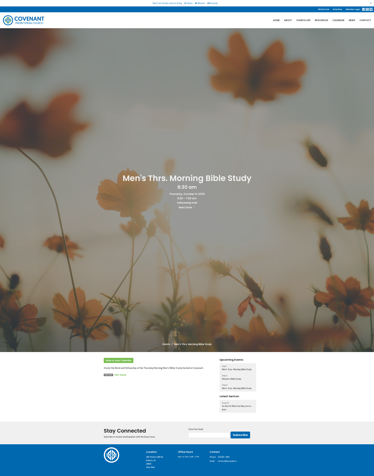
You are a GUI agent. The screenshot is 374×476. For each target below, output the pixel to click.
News (352, 20)
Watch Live (323, 9)
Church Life (303, 20)
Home (276, 20)
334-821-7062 (223, 457)
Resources (321, 20)
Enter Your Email (195, 429)
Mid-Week (120, 374)
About (288, 20)
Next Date (186, 207)
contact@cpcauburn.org (228, 461)
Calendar (338, 20)
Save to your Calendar (118, 360)
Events (166, 344)
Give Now (337, 9)
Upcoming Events (231, 360)
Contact (365, 20)
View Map (150, 467)
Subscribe (240, 435)
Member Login (353, 9)
